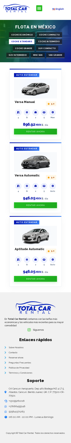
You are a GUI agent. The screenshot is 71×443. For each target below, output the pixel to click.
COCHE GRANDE (23, 48)
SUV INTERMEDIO (18, 55)
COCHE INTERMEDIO (49, 41)
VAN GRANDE (55, 55)
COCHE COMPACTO (49, 35)
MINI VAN (37, 55)
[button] (39, 8)
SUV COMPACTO (47, 48)
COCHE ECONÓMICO (22, 35)
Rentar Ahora (35, 131)
